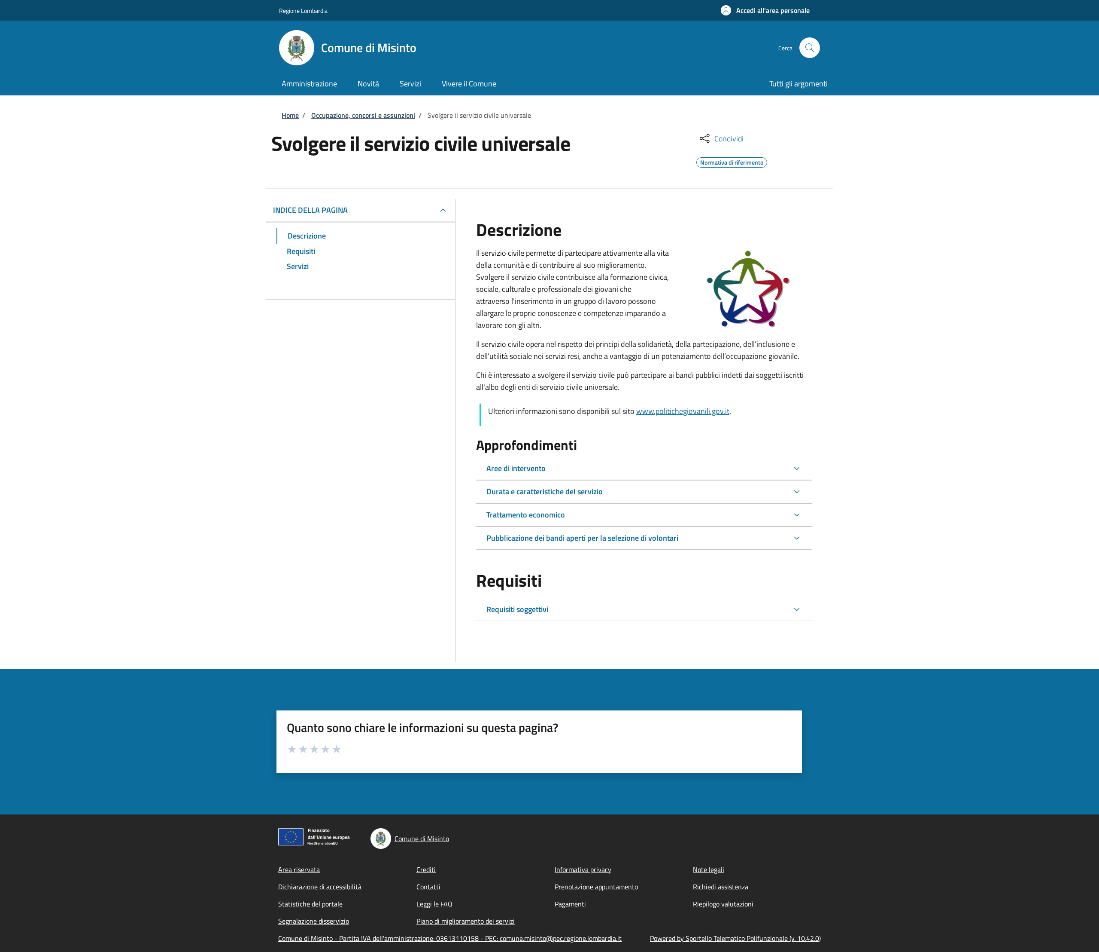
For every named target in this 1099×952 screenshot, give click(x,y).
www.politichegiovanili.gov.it (682, 411)
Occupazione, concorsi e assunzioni (363, 115)
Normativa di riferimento (731, 161)
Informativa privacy (583, 869)
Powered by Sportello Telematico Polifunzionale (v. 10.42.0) (735, 938)
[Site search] (809, 47)
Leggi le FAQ (434, 904)
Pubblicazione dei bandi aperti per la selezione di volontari (582, 538)
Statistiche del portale (310, 904)
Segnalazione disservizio (313, 921)
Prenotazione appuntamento (596, 887)
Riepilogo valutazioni (723, 904)
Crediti (426, 869)
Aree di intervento (516, 468)
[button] (765, 10)
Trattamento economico (525, 514)
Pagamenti (570, 904)
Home (290, 115)
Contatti (428, 887)
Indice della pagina (310, 210)
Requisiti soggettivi (517, 609)
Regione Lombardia (303, 10)
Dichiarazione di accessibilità (319, 887)
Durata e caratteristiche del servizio (544, 491)
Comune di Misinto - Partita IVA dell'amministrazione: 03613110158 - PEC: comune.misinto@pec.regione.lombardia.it (450, 938)
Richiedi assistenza (720, 887)
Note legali (708, 869)
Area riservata (299, 869)
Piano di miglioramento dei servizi (465, 921)
